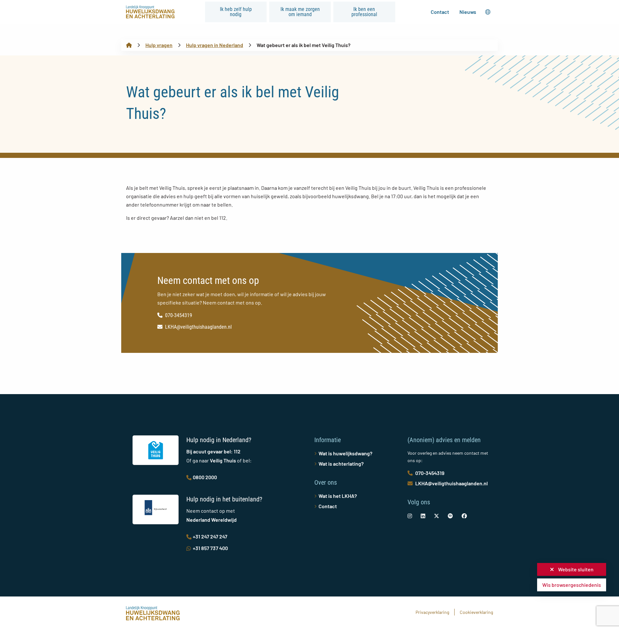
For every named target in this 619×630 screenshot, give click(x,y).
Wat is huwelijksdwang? (345, 453)
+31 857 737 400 (210, 548)
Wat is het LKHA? (338, 496)
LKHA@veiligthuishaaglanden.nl (198, 327)
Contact (440, 12)
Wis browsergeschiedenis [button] (571, 585)
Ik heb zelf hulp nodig (236, 11)
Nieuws (467, 12)
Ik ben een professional (364, 11)
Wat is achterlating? (341, 463)
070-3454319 (178, 315)
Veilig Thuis (223, 460)
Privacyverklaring (432, 612)
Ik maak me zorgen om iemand (300, 11)
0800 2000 (205, 477)
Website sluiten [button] (575, 569)
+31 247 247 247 (210, 536)
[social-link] (410, 516)
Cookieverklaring (476, 612)
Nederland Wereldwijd (211, 520)
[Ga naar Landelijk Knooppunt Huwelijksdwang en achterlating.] (129, 45)
